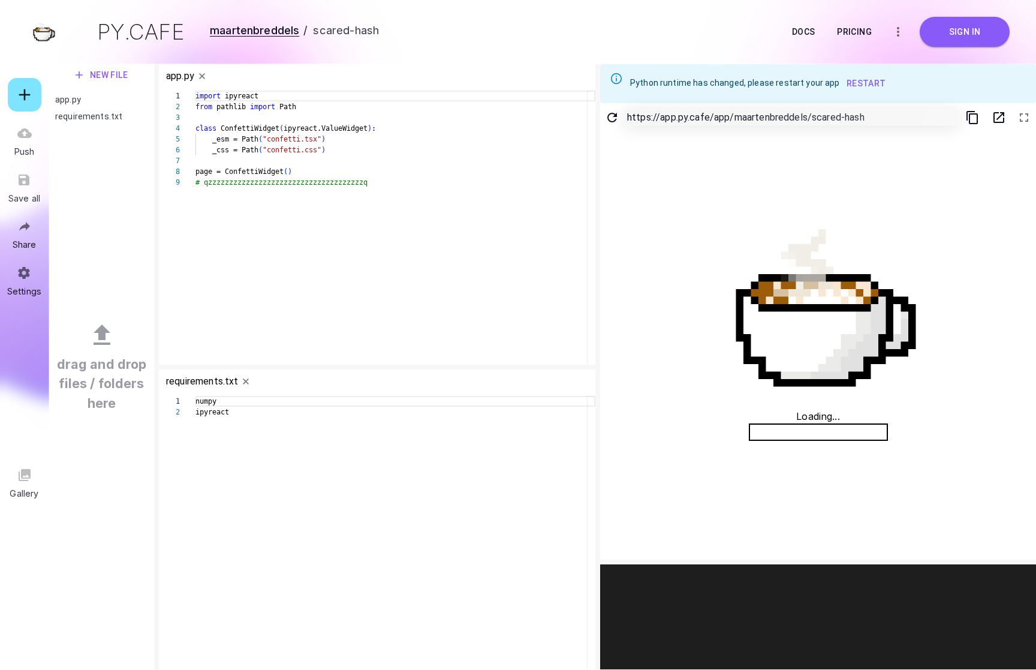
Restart (866, 83)
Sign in (965, 32)
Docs (803, 32)
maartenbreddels (254, 30)
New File (109, 75)
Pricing (854, 32)
